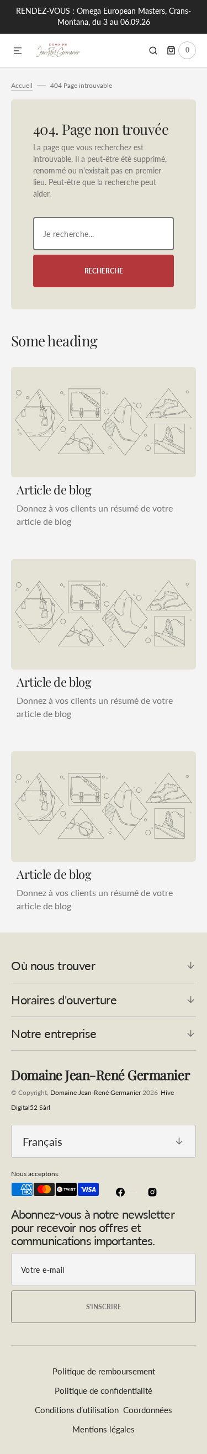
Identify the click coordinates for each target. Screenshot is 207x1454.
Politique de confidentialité (103, 1390)
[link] (103, 422)
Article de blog (54, 489)
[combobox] (103, 233)
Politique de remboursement (103, 1371)
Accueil (22, 85)
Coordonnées (147, 1410)
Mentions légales (103, 1429)
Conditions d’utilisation (77, 1410)
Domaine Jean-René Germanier (95, 1092)
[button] (18, 51)
